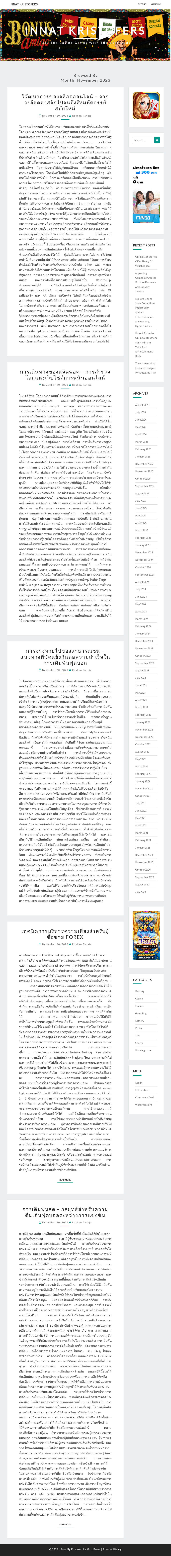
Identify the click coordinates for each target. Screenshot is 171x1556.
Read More (66, 1179)
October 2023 (143, 655)
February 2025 (143, 537)
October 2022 (143, 744)
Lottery (139, 1020)
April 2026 (141, 434)
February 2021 (143, 840)
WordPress (94, 1549)
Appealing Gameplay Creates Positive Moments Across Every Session (145, 282)
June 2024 (141, 596)
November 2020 (144, 862)
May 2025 (140, 515)
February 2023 (143, 714)
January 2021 (142, 847)
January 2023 (142, 722)
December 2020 (144, 855)
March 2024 (141, 618)
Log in (138, 1082)
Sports (139, 1043)
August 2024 (142, 582)
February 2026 (143, 449)
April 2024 (141, 611)
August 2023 (142, 670)
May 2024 (140, 604)
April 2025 (141, 523)
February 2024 (143, 626)
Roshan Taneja (82, 115)
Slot (137, 1035)
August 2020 (142, 884)
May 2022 (140, 759)
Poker (138, 1028)
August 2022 (142, 751)
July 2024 (140, 589)
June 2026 (141, 419)
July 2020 (140, 891)
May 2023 (140, 692)
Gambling (156, 4)
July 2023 (140, 677)
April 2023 (141, 700)
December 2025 (144, 464)
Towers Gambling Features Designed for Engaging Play (145, 368)
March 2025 (141, 530)
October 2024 (143, 567)
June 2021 (141, 810)
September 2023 (144, 663)
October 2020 (143, 869)
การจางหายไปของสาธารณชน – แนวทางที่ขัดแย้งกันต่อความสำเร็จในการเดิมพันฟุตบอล (65, 657)
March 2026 (141, 441)
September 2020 (144, 877)
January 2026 (142, 456)
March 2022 (141, 766)
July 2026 (140, 412)
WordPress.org (143, 1104)
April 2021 (141, 825)
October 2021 (143, 795)
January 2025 (142, 545)
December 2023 (144, 641)
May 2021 (140, 818)
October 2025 (143, 478)
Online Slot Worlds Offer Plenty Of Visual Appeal (146, 261)
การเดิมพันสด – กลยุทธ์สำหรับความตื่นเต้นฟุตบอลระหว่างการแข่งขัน (65, 1212)
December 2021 (144, 788)
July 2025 (140, 500)
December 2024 (144, 552)
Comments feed (144, 1097)
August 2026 (142, 405)
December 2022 (144, 729)
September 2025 (144, 486)
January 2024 (142, 633)
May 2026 (140, 427)
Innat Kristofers (24, 4)
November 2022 (144, 737)
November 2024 (144, 559)
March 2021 (141, 832)
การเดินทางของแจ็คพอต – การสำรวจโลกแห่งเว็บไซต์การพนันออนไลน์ (65, 375)
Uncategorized (143, 1050)
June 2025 (141, 508)
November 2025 (144, 471)
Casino (139, 998)
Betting (142, 4)
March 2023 (141, 707)
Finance (139, 1006)
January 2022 (142, 781)
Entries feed (142, 1090)
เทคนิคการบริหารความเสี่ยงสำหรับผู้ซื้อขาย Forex (65, 934)
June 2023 (141, 685)
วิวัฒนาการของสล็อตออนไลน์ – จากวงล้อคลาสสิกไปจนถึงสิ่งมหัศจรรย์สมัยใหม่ (65, 102)
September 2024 (144, 574)
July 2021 (140, 803)
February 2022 (143, 773)
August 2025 (142, 493)
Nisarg (117, 1549)
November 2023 (144, 648)
